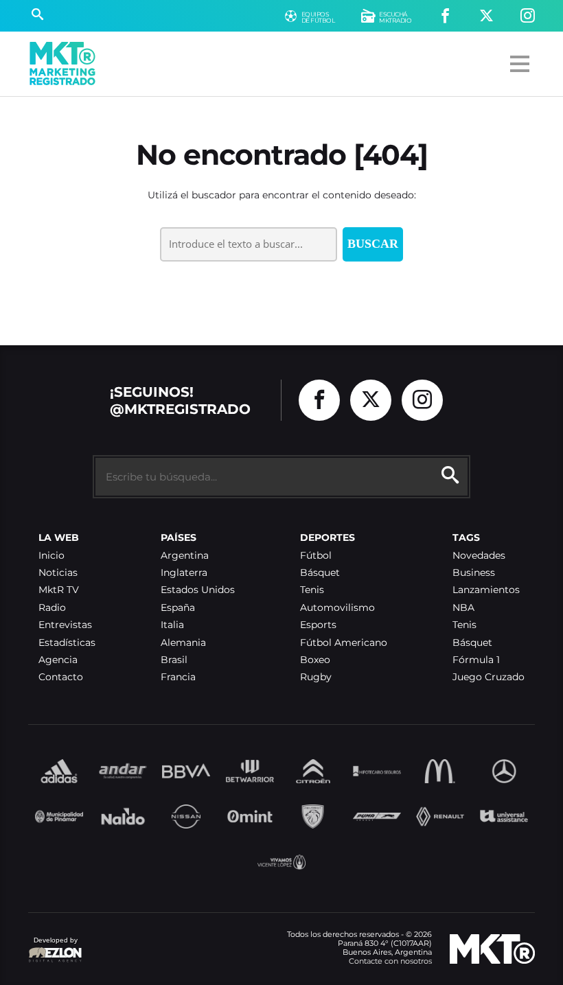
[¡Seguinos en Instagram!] (527, 16)
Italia (172, 625)
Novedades (478, 556)
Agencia (58, 660)
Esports (318, 625)
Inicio (51, 556)
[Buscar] (37, 15)
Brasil (174, 660)
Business (473, 573)
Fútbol (316, 556)
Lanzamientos (486, 590)
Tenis (312, 590)
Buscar (372, 244)
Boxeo (315, 660)
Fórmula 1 (476, 660)
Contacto (60, 677)
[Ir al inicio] (62, 63)
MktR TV (58, 590)
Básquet (320, 573)
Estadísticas (66, 643)
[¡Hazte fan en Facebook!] (445, 16)
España (178, 608)
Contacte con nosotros (390, 961)
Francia (178, 677)
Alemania (183, 643)
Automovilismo (337, 608)
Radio (52, 608)
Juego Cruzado (488, 677)
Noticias (58, 573)
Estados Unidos (198, 590)
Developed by (53, 947)
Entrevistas (65, 625)
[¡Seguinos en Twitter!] (486, 16)
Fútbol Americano (343, 643)
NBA (463, 608)
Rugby (316, 677)
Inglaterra (184, 573)
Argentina (185, 556)
